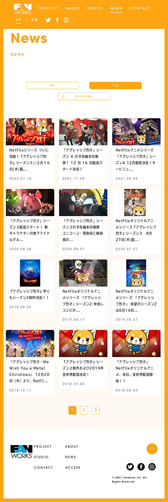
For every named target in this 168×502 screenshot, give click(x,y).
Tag (115, 85)
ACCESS (72, 468)
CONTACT (139, 9)
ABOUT (73, 9)
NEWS (116, 9)
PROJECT (49, 9)
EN (35, 19)
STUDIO (95, 9)
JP (19, 19)
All (52, 85)
